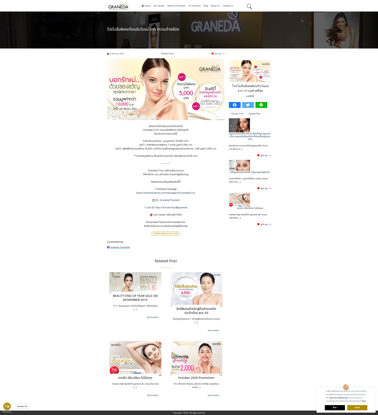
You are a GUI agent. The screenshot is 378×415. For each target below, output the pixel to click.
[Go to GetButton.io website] (7, 412)
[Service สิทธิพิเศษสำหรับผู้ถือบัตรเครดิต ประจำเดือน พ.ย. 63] (196, 289)
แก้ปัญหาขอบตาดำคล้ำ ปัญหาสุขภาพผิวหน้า (250, 172)
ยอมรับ (357, 408)
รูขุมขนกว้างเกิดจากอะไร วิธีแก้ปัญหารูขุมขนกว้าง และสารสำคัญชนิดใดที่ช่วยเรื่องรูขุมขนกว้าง (250, 136)
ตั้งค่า (364, 401)
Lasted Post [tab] (254, 114)
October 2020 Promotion (196, 378)
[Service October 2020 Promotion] (196, 358)
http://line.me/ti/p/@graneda (171, 207)
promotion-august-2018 (165, 233)
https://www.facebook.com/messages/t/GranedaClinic (165, 193)
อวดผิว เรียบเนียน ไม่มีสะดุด (135, 378)
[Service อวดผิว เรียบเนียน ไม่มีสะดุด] (135, 358)
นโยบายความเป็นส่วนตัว (339, 397)
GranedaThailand (169, 200)
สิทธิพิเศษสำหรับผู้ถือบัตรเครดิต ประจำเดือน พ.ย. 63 (196, 311)
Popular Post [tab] (237, 114)
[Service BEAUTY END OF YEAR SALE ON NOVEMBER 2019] (135, 282)
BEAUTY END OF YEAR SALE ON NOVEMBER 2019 (135, 298)
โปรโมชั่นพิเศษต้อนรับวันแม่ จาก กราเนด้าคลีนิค (143, 29)
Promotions (167, 54)
